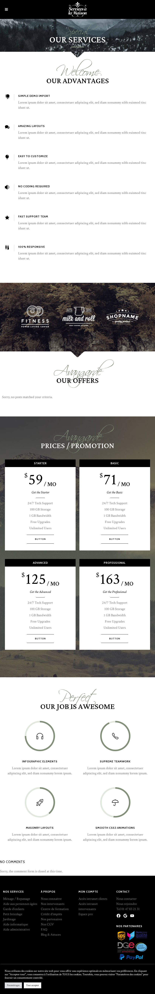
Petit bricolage (12, 914)
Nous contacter (126, 899)
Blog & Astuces (51, 934)
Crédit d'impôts (51, 914)
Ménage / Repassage (16, 899)
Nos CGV (47, 924)
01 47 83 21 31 (130, 909)
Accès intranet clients (92, 899)
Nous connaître (51, 899)
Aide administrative (16, 929)
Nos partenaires (51, 919)
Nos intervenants (52, 904)
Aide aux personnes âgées (20, 904)
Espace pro (85, 914)
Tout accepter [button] (32, 985)
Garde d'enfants (13, 909)
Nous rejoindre (126, 904)
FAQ (44, 929)
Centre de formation (55, 909)
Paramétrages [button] (13, 985)
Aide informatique (15, 924)
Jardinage (9, 919)
